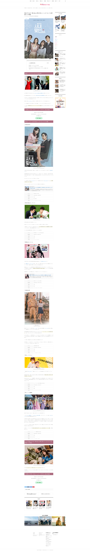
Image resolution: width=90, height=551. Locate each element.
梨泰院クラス (27, 263)
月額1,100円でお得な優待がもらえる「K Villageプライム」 (49, 542)
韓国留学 (56, 36)
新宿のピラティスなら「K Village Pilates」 (48, 545)
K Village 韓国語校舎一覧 (55, 534)
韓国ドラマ (27, 489)
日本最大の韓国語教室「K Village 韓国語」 (48, 534)
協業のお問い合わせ (41, 532)
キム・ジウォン (30, 371)
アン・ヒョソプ (32, 180)
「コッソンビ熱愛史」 (28, 415)
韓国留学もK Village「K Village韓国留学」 (49, 536)
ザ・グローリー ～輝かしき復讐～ (36, 415)
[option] (31, 521)
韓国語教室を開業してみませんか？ (42, 535)
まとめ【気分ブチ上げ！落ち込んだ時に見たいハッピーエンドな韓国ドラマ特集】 (39, 68)
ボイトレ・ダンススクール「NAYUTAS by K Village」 (48, 543)
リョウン (51, 415)
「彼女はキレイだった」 (43, 261)
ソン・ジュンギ (46, 328)
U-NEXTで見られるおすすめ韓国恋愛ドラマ (40, 95)
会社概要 (34, 532)
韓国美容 (56, 43)
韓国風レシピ (56, 44)
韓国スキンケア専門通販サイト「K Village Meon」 (49, 540)
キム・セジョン (46, 180)
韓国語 (55, 48)
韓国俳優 (29, 489)
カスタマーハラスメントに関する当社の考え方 (35, 535)
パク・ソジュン (31, 263)
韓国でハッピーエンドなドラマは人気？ (34, 65)
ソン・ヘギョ (35, 328)
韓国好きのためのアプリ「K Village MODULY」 (48, 538)
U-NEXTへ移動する (39, 118)
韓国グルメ (56, 45)
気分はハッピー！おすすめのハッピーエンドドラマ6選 (36, 66)
